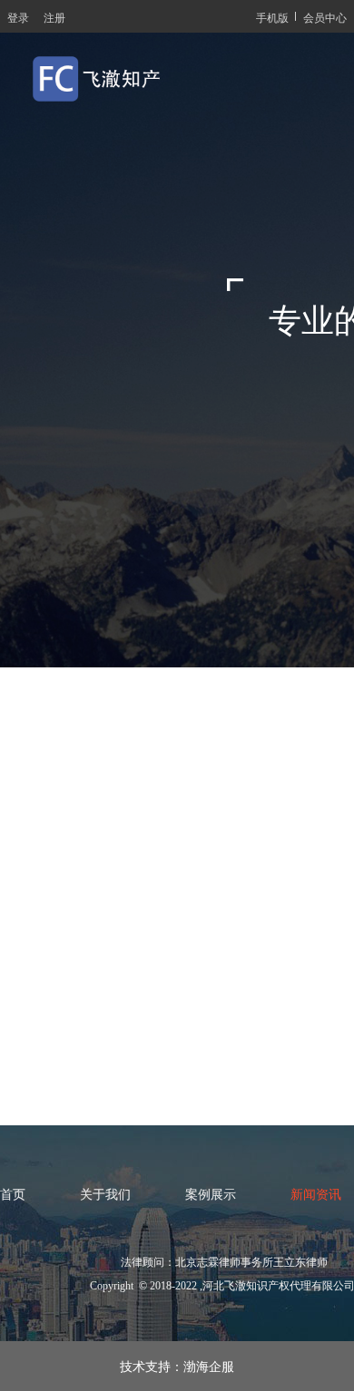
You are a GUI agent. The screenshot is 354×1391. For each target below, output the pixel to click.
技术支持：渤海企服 (177, 1366)
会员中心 (325, 16)
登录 (18, 16)
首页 (12, 1194)
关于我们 (105, 1194)
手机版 (272, 16)
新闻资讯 (315, 1194)
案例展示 (210, 1194)
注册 (54, 16)
